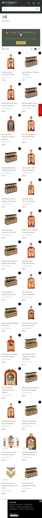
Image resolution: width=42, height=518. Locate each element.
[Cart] (33, 3)
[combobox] (21, 9)
